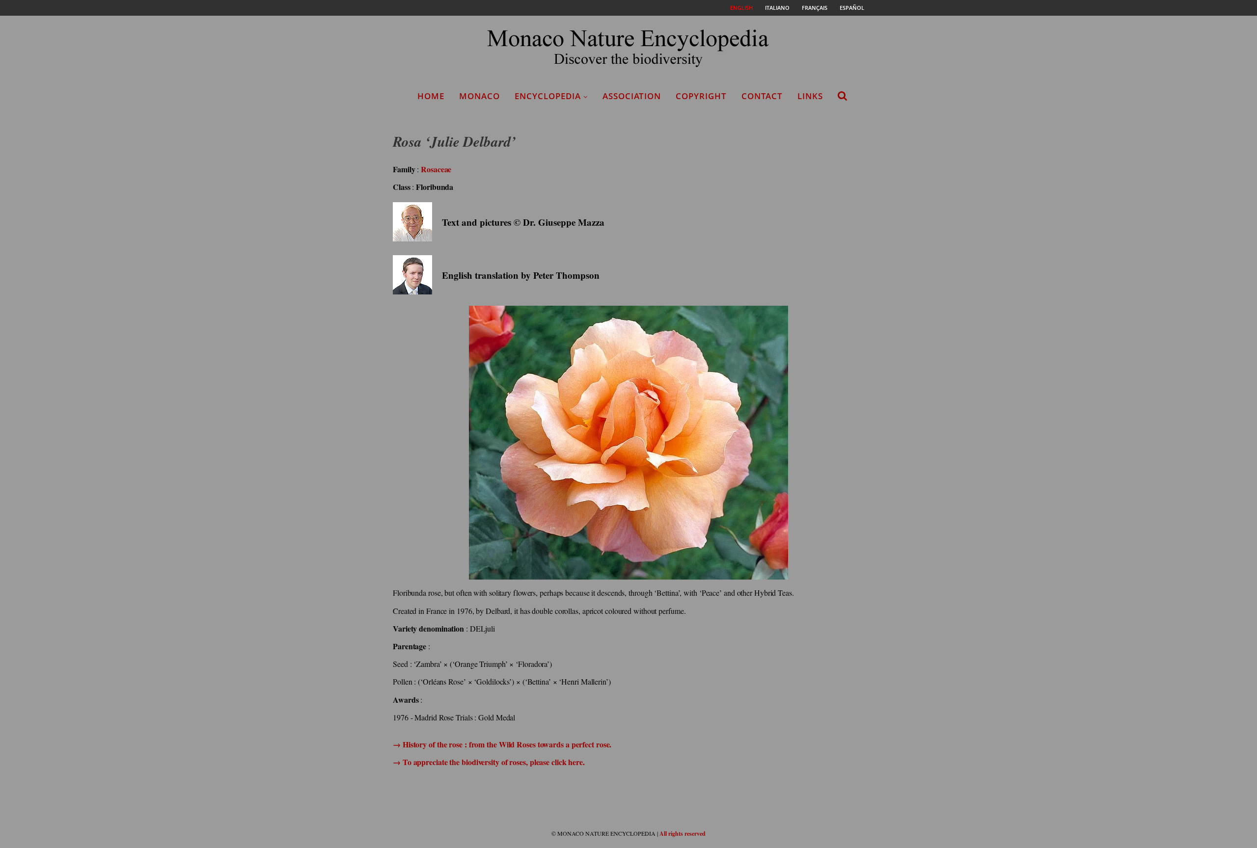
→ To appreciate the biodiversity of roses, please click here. (489, 762)
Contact (762, 96)
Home (430, 96)
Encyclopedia (548, 96)
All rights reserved (682, 833)
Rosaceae (436, 169)
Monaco (479, 96)
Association (631, 96)
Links (810, 96)
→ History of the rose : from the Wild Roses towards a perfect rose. (502, 744)
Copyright (701, 96)
